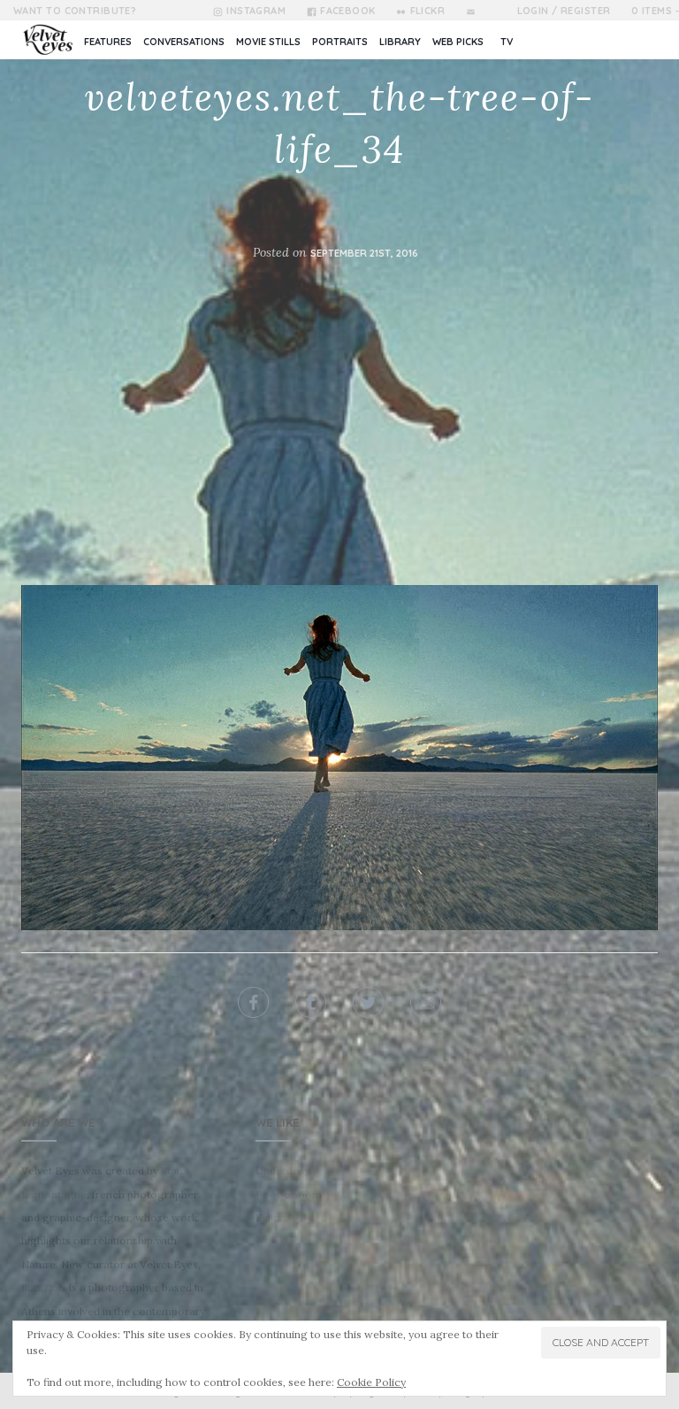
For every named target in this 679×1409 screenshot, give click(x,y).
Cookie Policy (371, 1382)
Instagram (256, 10)
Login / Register (564, 10)
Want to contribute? (74, 10)
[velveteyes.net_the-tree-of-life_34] (339, 757)
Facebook (348, 10)
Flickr (427, 10)
